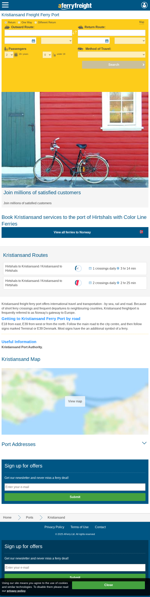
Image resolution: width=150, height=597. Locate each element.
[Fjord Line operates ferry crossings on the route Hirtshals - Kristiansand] (78, 283)
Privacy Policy (54, 527)
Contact (100, 527)
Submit (75, 497)
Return (11, 22)
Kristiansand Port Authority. (22, 347)
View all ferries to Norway (72, 232)
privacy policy (16, 590)
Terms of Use (80, 527)
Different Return (47, 22)
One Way (26, 22)
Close (108, 585)
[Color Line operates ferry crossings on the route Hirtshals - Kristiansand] (78, 268)
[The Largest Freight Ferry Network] (75, 6)
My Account (144, 5)
